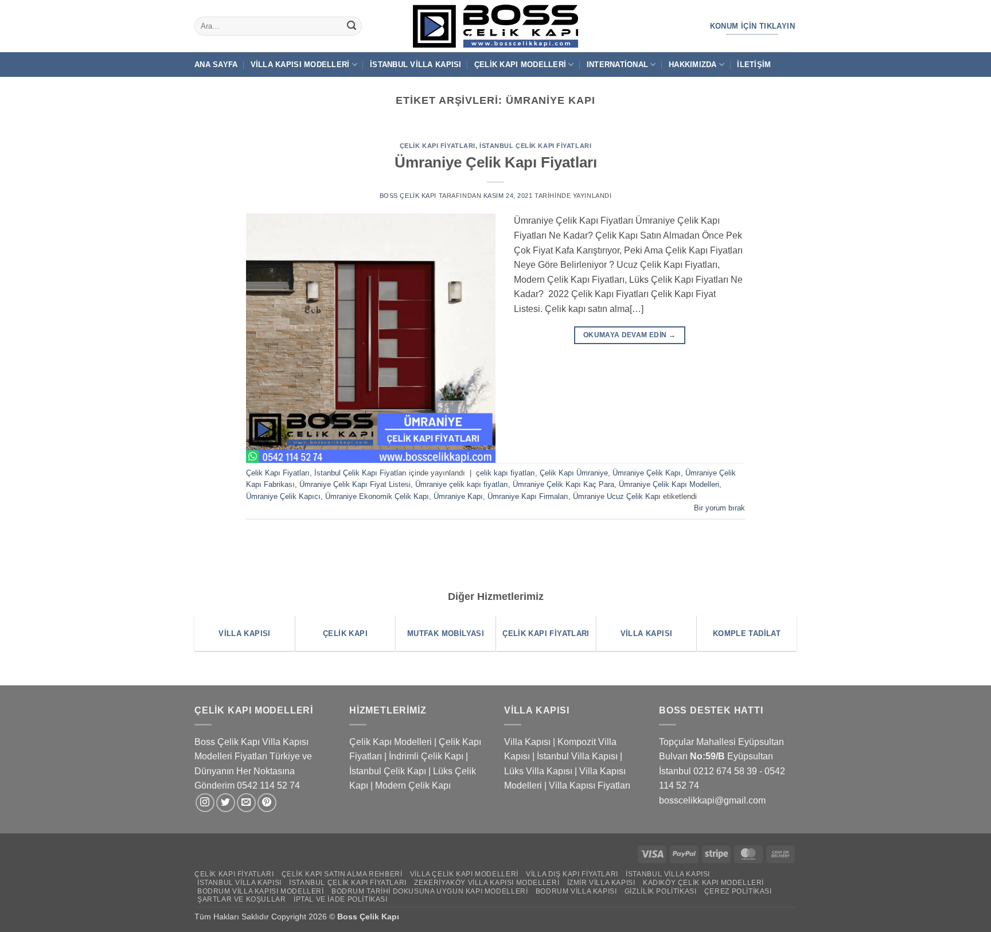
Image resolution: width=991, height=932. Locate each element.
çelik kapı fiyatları (505, 473)
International (617, 64)
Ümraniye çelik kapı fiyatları (461, 484)
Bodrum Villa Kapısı (576, 891)
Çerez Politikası (738, 891)
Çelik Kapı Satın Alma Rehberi (342, 874)
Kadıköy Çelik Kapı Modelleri (703, 883)
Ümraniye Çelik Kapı (646, 473)
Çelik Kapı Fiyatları (437, 145)
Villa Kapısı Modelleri (300, 64)
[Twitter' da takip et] (225, 802)
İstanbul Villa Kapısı (415, 64)
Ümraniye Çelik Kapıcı (283, 496)
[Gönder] (351, 26)
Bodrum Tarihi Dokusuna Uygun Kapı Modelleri (429, 891)
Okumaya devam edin (629, 335)
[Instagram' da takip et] (205, 802)
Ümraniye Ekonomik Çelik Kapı (377, 496)
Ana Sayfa (215, 64)
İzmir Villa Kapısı (601, 883)
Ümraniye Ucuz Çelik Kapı (617, 496)
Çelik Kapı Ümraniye (574, 473)
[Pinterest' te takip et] (266, 802)
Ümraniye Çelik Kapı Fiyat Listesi (355, 484)
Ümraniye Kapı (458, 496)
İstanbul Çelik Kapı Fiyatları (535, 145)
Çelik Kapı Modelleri (520, 64)
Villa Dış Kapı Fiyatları (572, 874)
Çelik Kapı (380, 916)
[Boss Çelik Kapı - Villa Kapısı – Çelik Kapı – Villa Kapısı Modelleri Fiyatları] (495, 26)
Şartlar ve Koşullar (241, 899)
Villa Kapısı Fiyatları (589, 785)
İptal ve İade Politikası (341, 899)
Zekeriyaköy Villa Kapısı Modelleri (486, 883)
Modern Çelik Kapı (413, 785)
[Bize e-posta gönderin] (246, 802)
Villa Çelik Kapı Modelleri (464, 874)
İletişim (754, 64)
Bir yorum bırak (719, 508)
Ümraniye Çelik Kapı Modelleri (669, 484)
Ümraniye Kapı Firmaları (527, 496)
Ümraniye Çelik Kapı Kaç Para (563, 484)
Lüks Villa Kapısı (538, 771)
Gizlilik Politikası (661, 891)
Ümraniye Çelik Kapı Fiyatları (496, 162)
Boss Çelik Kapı (408, 195)
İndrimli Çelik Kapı (426, 756)
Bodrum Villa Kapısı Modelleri (260, 891)
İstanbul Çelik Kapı (387, 771)
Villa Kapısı (527, 742)
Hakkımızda (693, 64)
